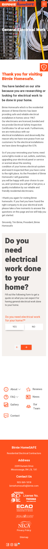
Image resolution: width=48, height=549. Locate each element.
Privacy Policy (24, 530)
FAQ (13, 397)
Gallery (14, 405)
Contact (15, 416)
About (14, 389)
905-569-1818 (24, 482)
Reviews (37, 389)
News (36, 397)
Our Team (36, 406)
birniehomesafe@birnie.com (24, 486)
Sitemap (24, 537)
